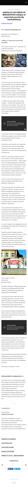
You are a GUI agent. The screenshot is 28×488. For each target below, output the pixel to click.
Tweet (18, 468)
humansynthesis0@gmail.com (13, 29)
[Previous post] (2, 465)
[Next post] (26, 465)
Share (11, 468)
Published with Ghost (14, 479)
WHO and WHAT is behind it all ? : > (12, 376)
